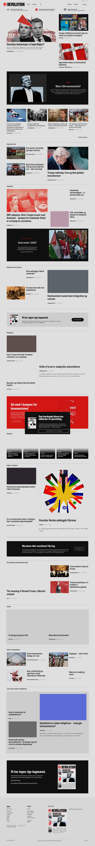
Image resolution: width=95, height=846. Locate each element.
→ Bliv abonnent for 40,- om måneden (53, 431)
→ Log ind (82, 0)
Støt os (87, 0)
